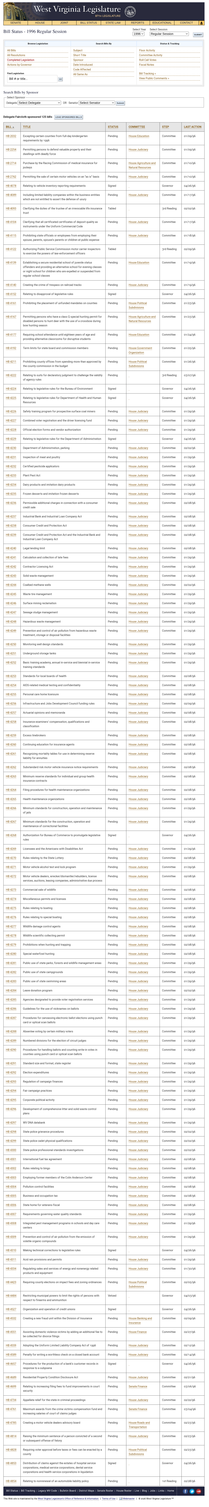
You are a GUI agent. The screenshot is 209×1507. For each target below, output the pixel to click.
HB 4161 (11, 303)
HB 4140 (11, 285)
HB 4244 (11, 584)
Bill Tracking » (147, 73)
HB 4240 (11, 548)
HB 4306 (11, 1205)
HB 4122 (11, 249)
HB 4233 (11, 475)
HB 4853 (11, 1463)
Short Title (79, 55)
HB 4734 (11, 1400)
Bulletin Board (68, 1490)
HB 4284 (11, 990)
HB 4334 (11, 1268)
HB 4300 (11, 1150)
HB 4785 (11, 1422)
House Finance (138, 1332)
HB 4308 (11, 1223)
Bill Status (12, 1490)
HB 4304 (11, 1186)
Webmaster (129, 1498)
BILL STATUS (88, 22)
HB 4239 (11, 534)
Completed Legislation (20, 60)
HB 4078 (11, 185)
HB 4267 (11, 821)
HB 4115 (11, 235)
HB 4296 (11, 1109)
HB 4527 (11, 1309)
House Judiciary (138, 149)
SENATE (15, 22)
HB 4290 (11, 1049)
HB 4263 (11, 776)
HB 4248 (11, 621)
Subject (77, 50)
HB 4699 (11, 1386)
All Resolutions (16, 55)
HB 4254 (11, 685)
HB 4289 (11, 1040)
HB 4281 (11, 963)
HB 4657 (11, 1363)
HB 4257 (11, 712)
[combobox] (32, 79)
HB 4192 (11, 348)
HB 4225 (11, 398)
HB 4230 (11, 448)
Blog (144, 1490)
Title (27, 126)
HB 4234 (11, 484)
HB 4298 (11, 1131)
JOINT (64, 22)
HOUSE (40, 22)
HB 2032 (11, 136)
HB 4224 (11, 388)
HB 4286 (11, 1008)
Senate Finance (138, 1386)
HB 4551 (11, 1332)
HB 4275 (11, 908)
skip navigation (132, 3)
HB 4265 (11, 799)
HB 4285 (11, 999)
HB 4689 (11, 1377)
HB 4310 (11, 1250)
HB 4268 (11, 835)
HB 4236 (11, 503)
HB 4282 (11, 972)
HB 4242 (11, 566)
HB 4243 (11, 575)
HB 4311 (11, 1259)
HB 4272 (11, 876)
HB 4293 (11, 1081)
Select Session (158, 29)
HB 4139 (11, 262)
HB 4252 (11, 662)
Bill (8, 126)
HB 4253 (11, 676)
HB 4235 (11, 493)
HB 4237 (11, 516)
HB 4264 (11, 789)
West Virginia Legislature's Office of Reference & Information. (68, 1498)
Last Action (192, 126)
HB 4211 (11, 361)
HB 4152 (11, 294)
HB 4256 (11, 703)
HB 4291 (11, 1063)
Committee (137, 126)
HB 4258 (11, 721)
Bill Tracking (28, 1490)
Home (170, 1490)
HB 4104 (11, 222)
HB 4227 (11, 420)
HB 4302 (11, 1168)
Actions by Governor (19, 64)
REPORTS (137, 22)
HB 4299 (11, 1140)
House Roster (124, 1490)
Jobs (152, 1490)
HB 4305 (11, 1195)
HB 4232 (11, 466)
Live (137, 1490)
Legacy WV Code (47, 1490)
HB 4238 (11, 525)
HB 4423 (11, 1282)
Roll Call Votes (147, 60)
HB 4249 (11, 630)
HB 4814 (11, 1436)
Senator (73, 102)
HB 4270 (11, 858)
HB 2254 (11, 149)
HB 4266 (11, 808)
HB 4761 (11, 1409)
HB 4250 (11, 644)
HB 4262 (11, 767)
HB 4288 (11, 1031)
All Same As (80, 74)
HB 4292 (11, 1072)
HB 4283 (11, 981)
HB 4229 (11, 438)
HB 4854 (11, 1481)
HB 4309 (11, 1236)
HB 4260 (11, 744)
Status (113, 126)
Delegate (11, 102)
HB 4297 (11, 1122)
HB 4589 (11, 1354)
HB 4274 (11, 899)
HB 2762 (11, 176)
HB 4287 (11, 1018)
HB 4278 (11, 935)
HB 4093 (11, 208)
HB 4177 (11, 334)
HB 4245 (11, 594)
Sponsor (78, 60)
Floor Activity (147, 50)
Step (165, 126)
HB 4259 (11, 735)
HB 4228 (11, 429)
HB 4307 (11, 1214)
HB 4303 (11, 1177)
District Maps (86, 1490)
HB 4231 (11, 457)
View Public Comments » (154, 78)
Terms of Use (108, 1498)
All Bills (11, 50)
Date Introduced (83, 64)
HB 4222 (11, 375)
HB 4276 (11, 917)
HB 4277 (11, 926)
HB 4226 (11, 411)
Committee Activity (150, 55)
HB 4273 (11, 889)
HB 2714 (11, 163)
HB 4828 (11, 1449)
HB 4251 (11, 653)
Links (161, 1490)
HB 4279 (11, 944)
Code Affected (82, 69)
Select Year (139, 29)
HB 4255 (11, 694)
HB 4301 (11, 1159)
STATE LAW (113, 22)
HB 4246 (11, 603)
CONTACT (186, 22)
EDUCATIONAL (162, 22)
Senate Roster (105, 1490)
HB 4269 (11, 848)
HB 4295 (11, 1100)
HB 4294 (11, 1090)
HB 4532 (11, 1318)
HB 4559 (11, 1345)
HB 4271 (11, 867)
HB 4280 (11, 953)
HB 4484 (11, 1295)
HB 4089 (11, 195)
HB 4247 (11, 612)
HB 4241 (11, 557)
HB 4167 (11, 316)
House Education (139, 136)
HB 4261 (11, 753)
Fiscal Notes (146, 64)
